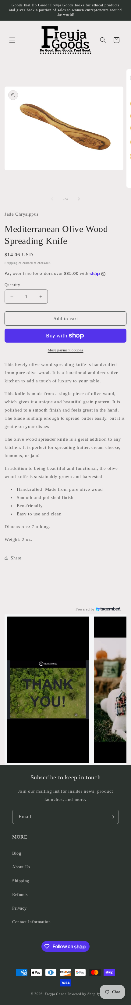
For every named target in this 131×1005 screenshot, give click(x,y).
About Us (21, 867)
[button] (12, 40)
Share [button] (16, 558)
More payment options (65, 350)
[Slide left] (52, 199)
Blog (16, 853)
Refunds (19, 894)
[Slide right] (79, 199)
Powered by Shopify (84, 994)
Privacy (19, 908)
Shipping (11, 263)
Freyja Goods (55, 994)
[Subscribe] (112, 817)
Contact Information (31, 922)
